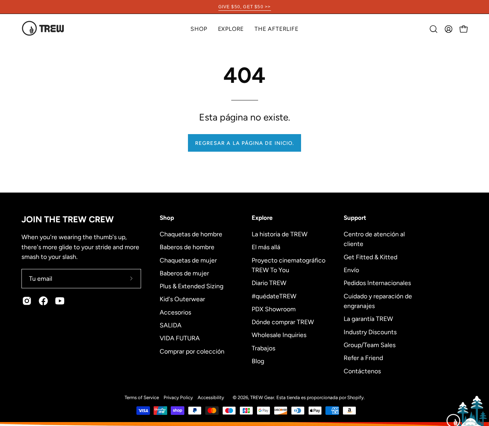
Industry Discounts (370, 331)
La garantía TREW (368, 318)
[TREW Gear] (42, 28)
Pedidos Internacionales (377, 283)
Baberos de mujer (184, 272)
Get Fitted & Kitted (370, 256)
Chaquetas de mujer (188, 260)
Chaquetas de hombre (191, 234)
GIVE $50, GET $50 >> (244, 6)
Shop (167, 217)
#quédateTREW (274, 295)
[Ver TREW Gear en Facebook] (43, 300)
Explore (262, 217)
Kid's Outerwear (182, 299)
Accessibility (211, 397)
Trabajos (263, 347)
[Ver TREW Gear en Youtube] (59, 300)
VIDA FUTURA (180, 338)
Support (355, 217)
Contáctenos (362, 370)
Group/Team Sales (370, 344)
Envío (351, 270)
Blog (258, 361)
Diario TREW (269, 283)
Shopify (355, 397)
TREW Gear (262, 397)
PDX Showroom (274, 308)
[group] (244, 7)
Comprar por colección (192, 351)
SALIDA (170, 324)
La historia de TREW (280, 234)
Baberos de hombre (187, 247)
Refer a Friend (363, 357)
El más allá (266, 247)
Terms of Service (142, 397)
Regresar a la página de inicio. (244, 143)
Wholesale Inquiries (279, 335)
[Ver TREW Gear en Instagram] (26, 300)
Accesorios (175, 312)
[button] (231, 29)
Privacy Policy (178, 397)
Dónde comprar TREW (283, 322)
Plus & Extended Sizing (191, 286)
